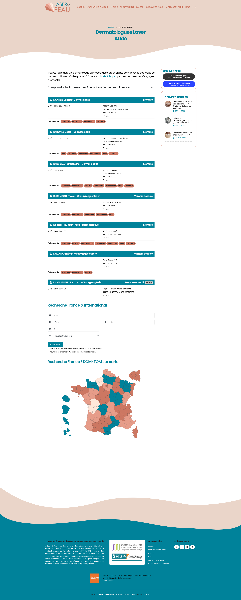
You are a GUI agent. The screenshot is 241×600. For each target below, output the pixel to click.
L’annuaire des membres (158, 564)
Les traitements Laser (98, 7)
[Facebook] (181, 547)
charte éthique (107, 76)
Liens (187, 7)
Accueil (81, 7)
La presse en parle (174, 7)
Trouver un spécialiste (131, 7)
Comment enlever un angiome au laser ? (182, 134)
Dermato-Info (108, 581)
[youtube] (192, 547)
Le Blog (114, 7)
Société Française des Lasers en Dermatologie (116, 594)
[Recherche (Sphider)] (195, 7)
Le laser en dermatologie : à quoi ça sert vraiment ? (182, 120)
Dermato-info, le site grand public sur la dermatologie (178, 84)
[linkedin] (187, 547)
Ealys (148, 594)
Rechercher (55, 344)
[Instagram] (176, 547)
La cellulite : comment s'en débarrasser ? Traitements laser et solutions (182, 105)
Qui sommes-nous (154, 7)
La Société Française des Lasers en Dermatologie (179, 76)
